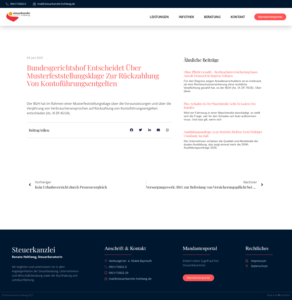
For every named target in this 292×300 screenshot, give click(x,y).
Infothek (186, 17)
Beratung (212, 17)
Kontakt (238, 17)
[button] (8, 291)
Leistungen (159, 17)
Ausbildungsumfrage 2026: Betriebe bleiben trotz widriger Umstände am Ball (223, 134)
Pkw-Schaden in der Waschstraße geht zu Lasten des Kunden (220, 106)
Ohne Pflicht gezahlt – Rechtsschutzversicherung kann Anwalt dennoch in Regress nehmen (220, 74)
